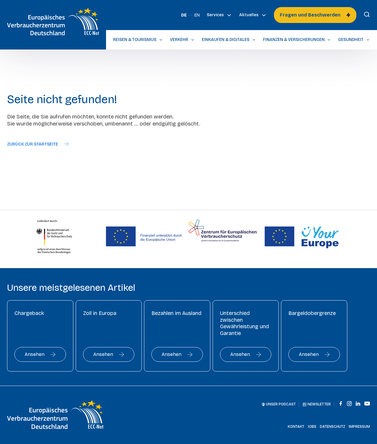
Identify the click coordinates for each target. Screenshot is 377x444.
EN (197, 15)
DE (184, 15)
